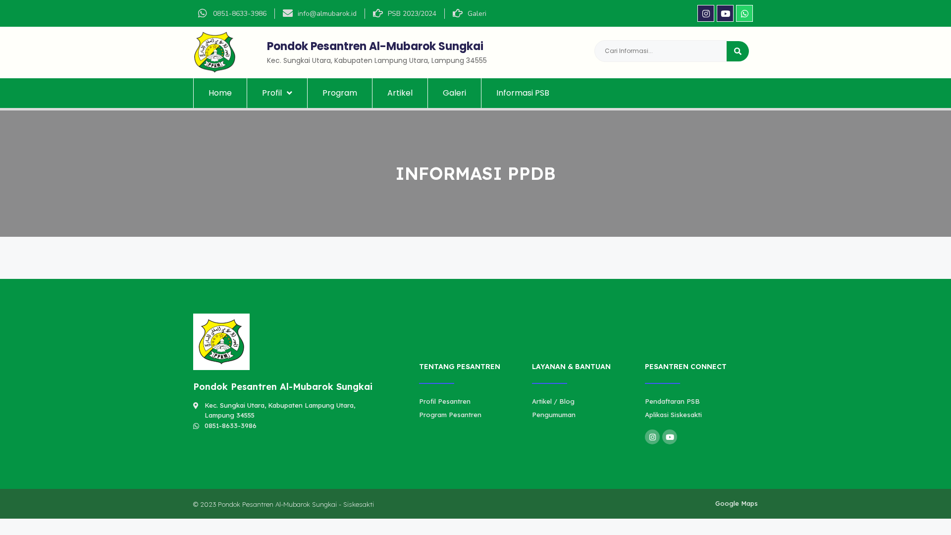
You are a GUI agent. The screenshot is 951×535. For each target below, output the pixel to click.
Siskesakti (358, 504)
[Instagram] (705, 13)
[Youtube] (725, 13)
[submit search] (738, 51)
